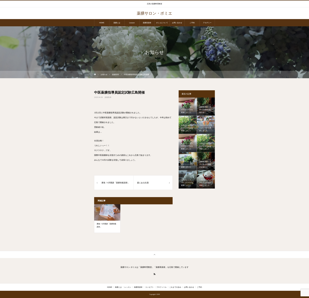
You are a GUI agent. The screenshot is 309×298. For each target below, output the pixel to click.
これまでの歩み (175, 287)
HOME (101, 23)
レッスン (127, 287)
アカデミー (207, 23)
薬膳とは (116, 23)
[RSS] (154, 274)
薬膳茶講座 (147, 23)
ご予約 (192, 23)
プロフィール (161, 287)
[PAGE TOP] (154, 254)
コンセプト (149, 287)
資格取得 (108, 97)
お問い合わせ (177, 23)
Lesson (132, 23)
